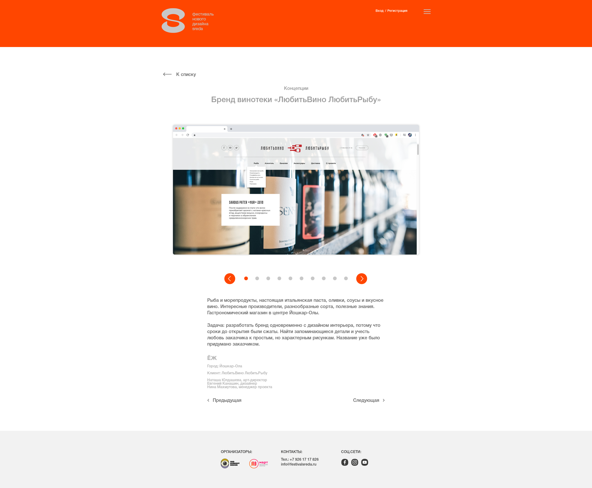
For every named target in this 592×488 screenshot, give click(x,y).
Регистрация (397, 11)
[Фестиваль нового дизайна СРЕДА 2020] (190, 20)
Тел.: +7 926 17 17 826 (300, 459)
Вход (379, 11)
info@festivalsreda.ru (298, 464)
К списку (186, 75)
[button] (230, 279)
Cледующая (366, 401)
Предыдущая (227, 401)
